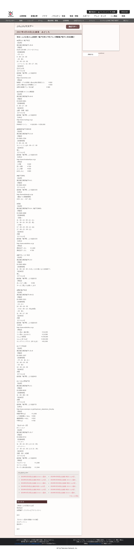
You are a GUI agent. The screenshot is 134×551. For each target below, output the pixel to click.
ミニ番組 (113, 16)
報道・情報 (74, 16)
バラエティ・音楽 (58, 16)
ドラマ (44, 16)
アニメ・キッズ (100, 16)
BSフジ (126, 20)
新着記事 (34, 16)
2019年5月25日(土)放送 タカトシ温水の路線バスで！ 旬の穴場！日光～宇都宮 (47, 476)
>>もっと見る (73, 496)
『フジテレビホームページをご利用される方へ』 (28, 543)
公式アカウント (79, 20)
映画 (123, 16)
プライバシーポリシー (95, 543)
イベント (92, 20)
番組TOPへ (73, 27)
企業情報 (23, 16)
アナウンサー (10, 20)
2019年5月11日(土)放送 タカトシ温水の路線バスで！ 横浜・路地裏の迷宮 (46, 483)
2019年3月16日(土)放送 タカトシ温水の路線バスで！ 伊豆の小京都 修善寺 (76, 486)
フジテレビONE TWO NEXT (109, 20)
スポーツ (86, 16)
